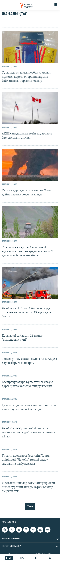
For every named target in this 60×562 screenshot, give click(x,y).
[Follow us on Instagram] (26, 530)
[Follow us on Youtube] (19, 530)
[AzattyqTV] (36, 558)
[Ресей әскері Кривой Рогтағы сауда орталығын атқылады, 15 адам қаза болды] (30, 283)
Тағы (30, 506)
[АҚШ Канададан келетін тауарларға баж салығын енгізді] (30, 108)
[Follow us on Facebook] (5, 530)
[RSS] (40, 530)
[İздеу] (50, 558)
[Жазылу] (47, 530)
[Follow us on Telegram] (33, 530)
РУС (22, 558)
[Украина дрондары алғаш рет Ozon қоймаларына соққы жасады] (30, 165)
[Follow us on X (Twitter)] (12, 530)
